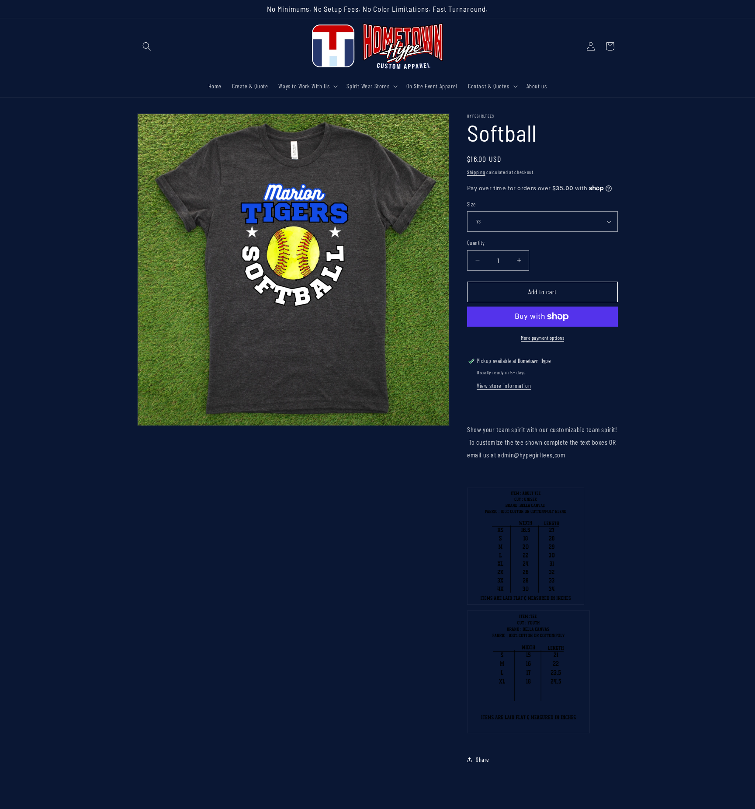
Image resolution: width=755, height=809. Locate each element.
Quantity (476, 242)
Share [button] (482, 759)
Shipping (476, 172)
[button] (146, 46)
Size (471, 204)
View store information (504, 385)
